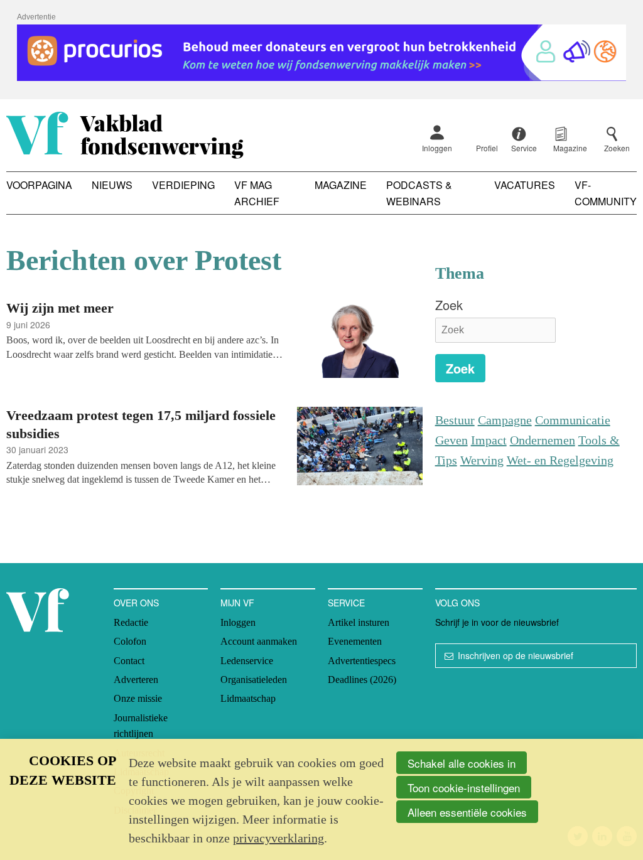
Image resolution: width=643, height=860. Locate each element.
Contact (129, 660)
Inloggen (437, 147)
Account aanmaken (258, 641)
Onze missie (138, 698)
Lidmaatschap (248, 698)
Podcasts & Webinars (419, 193)
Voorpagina (39, 185)
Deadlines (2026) (362, 679)
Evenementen (355, 641)
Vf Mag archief (256, 193)
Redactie (131, 622)
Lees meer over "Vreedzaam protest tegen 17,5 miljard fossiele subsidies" (214, 448)
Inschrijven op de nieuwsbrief (515, 655)
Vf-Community (606, 193)
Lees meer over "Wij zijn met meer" (214, 340)
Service (346, 602)
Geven (451, 440)
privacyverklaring (278, 838)
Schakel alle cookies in (462, 763)
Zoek (449, 305)
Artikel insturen (358, 622)
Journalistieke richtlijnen (141, 725)
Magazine (341, 185)
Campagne (505, 420)
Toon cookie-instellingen (464, 787)
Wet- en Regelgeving (560, 460)
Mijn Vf (237, 602)
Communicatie (572, 420)
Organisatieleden (253, 679)
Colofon (130, 641)
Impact (489, 440)
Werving (482, 460)
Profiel (487, 147)
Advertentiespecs (362, 660)
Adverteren (136, 679)
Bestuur (455, 420)
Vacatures (524, 185)
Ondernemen (542, 440)
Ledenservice (246, 660)
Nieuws (112, 185)
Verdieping (183, 185)
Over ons (136, 602)
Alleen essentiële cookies (467, 812)
